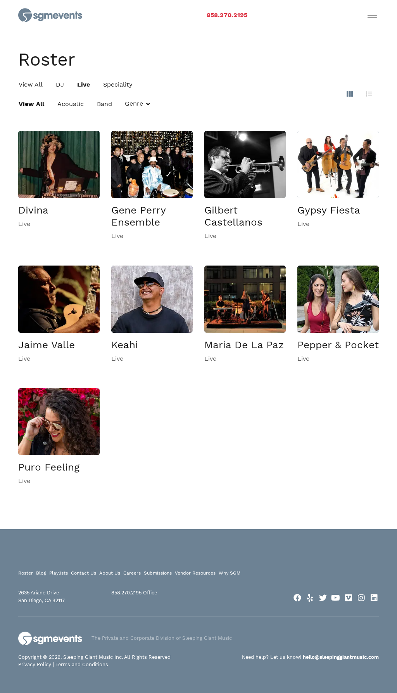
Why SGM (229, 573)
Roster (25, 573)
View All (31, 84)
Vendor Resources (195, 573)
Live (83, 84)
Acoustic (70, 104)
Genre (134, 103)
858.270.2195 (227, 15)
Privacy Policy (34, 664)
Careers (132, 573)
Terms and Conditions (81, 664)
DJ (60, 84)
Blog (41, 573)
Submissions (158, 573)
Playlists (58, 573)
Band (104, 104)
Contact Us (83, 573)
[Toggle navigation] (372, 15)
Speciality (118, 84)
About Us (109, 573)
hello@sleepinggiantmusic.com (341, 657)
